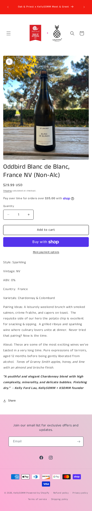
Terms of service (37, 499)
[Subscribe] (78, 442)
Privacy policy (80, 493)
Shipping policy (59, 499)
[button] (8, 33)
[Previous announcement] (8, 7)
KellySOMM (19, 492)
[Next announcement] (84, 7)
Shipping (7, 190)
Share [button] (12, 401)
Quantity (8, 206)
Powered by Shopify (37, 492)
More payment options (46, 252)
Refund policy (61, 493)
